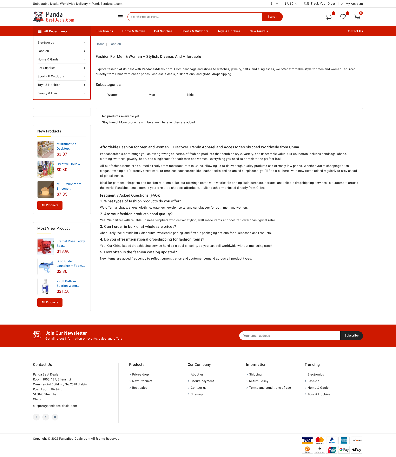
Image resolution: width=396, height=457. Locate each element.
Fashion (62, 51)
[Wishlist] (343, 16)
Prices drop (140, 374)
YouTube (55, 417)
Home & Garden (133, 31)
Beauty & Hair (62, 93)
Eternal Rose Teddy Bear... (71, 243)
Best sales (139, 387)
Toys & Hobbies (229, 31)
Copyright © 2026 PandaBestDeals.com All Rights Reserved (76, 438)
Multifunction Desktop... (66, 146)
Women (112, 95)
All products (49, 205)
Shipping (255, 374)
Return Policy (258, 381)
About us (197, 374)
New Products (142, 381)
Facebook (36, 417)
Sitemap (197, 394)
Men (152, 95)
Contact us (42, 364)
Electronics (105, 31)
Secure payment (202, 381)
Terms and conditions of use (270, 387)
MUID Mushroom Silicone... (69, 186)
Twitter (45, 417)
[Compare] (329, 17)
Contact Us (355, 31)
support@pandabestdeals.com (55, 406)
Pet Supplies (163, 31)
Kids (190, 95)
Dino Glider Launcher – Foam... (71, 263)
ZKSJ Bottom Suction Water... (68, 283)
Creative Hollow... (69, 164)
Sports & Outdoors (195, 31)
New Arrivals (259, 31)
